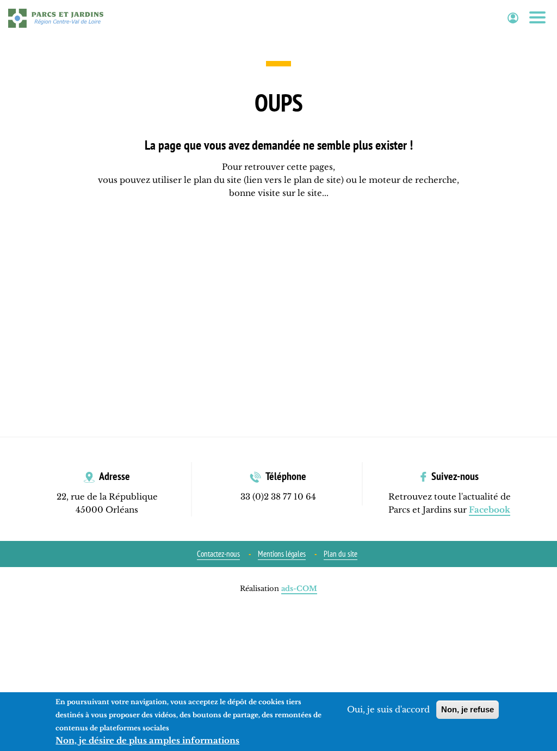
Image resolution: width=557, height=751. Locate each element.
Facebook (489, 509)
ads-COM (299, 588)
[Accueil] (55, 18)
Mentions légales (282, 554)
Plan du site (340, 554)
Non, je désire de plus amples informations (147, 740)
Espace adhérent (513, 18)
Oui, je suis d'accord (388, 709)
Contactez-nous (218, 554)
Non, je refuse (467, 709)
